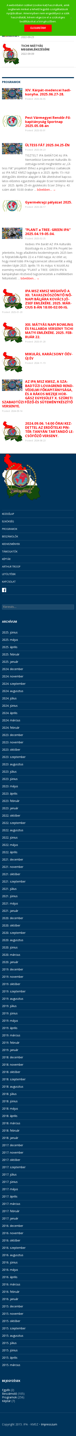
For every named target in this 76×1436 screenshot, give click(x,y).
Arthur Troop (11, 566)
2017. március (11, 1204)
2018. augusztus (12, 1086)
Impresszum (49, 1424)
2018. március (11, 1123)
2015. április (9, 1357)
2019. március (11, 1035)
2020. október (11, 925)
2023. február (10, 801)
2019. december (12, 969)
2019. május (10, 1021)
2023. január (10, 808)
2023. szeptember (14, 757)
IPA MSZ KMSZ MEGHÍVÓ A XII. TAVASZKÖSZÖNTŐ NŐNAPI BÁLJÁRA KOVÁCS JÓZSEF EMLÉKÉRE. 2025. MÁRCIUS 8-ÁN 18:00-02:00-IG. (48, 299)
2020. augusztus (12, 940)
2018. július (9, 1094)
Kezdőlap (8, 514)
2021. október (11, 874)
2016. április (9, 1277)
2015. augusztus (12, 1336)
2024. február (10, 727)
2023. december (12, 735)
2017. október (11, 1160)
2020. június (10, 947)
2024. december (12, 669)
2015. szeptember (14, 1328)
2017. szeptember (14, 1167)
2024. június (10, 706)
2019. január (10, 1050)
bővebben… (46, 189)
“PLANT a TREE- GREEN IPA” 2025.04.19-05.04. (48, 231)
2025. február (10, 654)
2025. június (10, 632)
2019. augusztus (12, 999)
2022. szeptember (14, 823)
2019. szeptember (14, 991)
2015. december (12, 1306)
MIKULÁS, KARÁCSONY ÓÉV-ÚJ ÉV (49, 356)
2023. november (12, 742)
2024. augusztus (12, 691)
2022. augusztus (12, 830)
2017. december (12, 1145)
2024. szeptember (14, 684)
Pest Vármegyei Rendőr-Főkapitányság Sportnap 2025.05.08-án (48, 121)
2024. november (12, 676)
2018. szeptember (14, 1079)
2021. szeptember (14, 881)
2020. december (12, 918)
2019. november (12, 977)
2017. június (10, 1182)
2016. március (11, 1284)
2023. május (10, 786)
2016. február (10, 1292)
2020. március (11, 955)
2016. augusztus (12, 1255)
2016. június (10, 1262)
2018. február (10, 1130)
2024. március (11, 720)
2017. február (10, 1211)
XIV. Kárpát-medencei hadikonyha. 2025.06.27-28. (48, 92)
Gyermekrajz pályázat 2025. (48, 202)
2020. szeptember (14, 933)
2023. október (11, 749)
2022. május (10, 845)
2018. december (12, 1057)
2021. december (12, 859)
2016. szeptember (14, 1248)
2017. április (9, 1196)
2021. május (10, 903)
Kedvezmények (11, 544)
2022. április (9, 852)
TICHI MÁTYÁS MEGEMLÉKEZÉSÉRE (35, 47)
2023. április (9, 793)
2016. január (10, 1299)
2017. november (12, 1152)
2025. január (10, 662)
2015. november (12, 1314)
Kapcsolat (9, 581)
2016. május (10, 1270)
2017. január (10, 1218)
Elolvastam (38, 28)
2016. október (11, 1240)
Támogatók (9, 551)
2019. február (10, 1042)
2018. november (12, 1064)
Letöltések (9, 574)
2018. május (10, 1108)
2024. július (9, 698)
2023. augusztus (12, 764)
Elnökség (8, 521)
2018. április (9, 1116)
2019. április (9, 1028)
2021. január (10, 911)
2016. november (12, 1233)
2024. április (9, 713)
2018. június (10, 1101)
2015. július (9, 1343)
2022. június (10, 837)
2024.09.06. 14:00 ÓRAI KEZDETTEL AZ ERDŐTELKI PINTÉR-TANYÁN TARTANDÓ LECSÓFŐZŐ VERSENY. (49, 429)
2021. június (10, 896)
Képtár (6, 559)
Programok (9, 529)
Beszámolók (10, 536)
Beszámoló (9, 1394)
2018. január (10, 1138)
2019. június (10, 1013)
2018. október (11, 1072)
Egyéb (6, 1390)
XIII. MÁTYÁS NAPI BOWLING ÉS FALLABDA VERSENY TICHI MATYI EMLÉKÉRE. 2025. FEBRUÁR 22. (49, 330)
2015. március (11, 1365)
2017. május (10, 1189)
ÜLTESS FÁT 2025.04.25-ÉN (47, 145)
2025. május (10, 640)
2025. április (9, 647)
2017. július (9, 1174)
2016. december (12, 1226)
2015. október (11, 1321)
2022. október (11, 815)
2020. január (10, 962)
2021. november (12, 867)
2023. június (10, 779)
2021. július (9, 889)
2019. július (9, 1006)
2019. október (11, 984)
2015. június (10, 1350)
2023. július (9, 771)
